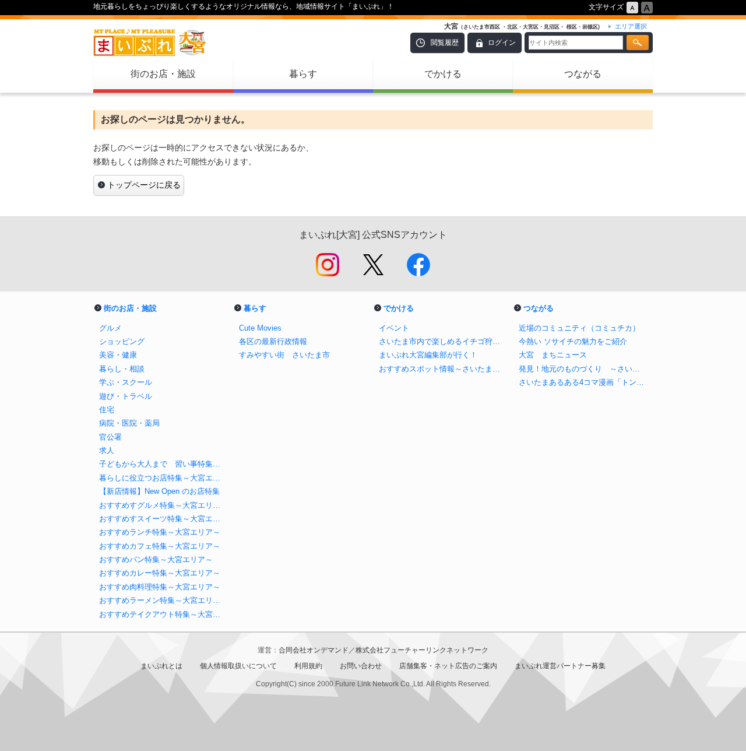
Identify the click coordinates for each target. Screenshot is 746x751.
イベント (394, 328)
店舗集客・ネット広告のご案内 (448, 666)
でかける (443, 74)
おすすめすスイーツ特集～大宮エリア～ (163, 518)
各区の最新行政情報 (273, 341)
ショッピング (122, 341)
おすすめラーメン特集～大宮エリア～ (163, 600)
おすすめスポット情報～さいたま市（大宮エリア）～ (443, 368)
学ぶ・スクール (125, 382)
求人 (106, 450)
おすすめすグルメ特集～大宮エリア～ (163, 505)
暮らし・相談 (122, 368)
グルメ (110, 328)
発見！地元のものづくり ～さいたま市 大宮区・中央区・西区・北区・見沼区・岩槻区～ (583, 368)
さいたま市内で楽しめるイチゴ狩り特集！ (443, 341)
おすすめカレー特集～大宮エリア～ (159, 572)
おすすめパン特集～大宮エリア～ (156, 559)
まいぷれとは (161, 666)
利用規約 (308, 666)
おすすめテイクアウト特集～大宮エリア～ (163, 614)
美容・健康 (118, 354)
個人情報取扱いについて (238, 666)
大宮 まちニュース (553, 354)
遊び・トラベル (125, 396)
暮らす (303, 74)
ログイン (502, 42)
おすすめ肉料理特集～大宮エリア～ (159, 586)
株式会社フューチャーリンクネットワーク (422, 650)
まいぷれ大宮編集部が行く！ (428, 354)
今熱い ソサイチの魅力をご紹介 (573, 341)
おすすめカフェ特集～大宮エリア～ (159, 546)
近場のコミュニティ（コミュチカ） (579, 328)
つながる (582, 74)
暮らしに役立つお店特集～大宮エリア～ (163, 477)
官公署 (110, 437)
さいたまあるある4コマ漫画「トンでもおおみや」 (583, 382)
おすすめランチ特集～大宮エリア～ (159, 532)
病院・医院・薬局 (129, 423)
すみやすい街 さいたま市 (284, 354)
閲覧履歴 (445, 42)
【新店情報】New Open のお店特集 (159, 491)
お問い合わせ (361, 666)
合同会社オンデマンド (314, 650)
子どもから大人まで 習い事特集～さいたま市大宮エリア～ (163, 463)
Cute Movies (260, 328)
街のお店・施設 (163, 74)
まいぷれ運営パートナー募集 (560, 666)
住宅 (106, 409)
